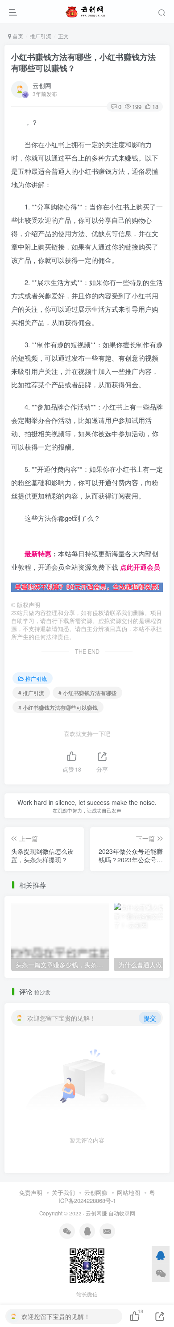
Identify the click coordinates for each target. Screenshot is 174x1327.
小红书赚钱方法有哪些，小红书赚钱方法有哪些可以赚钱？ (83, 62)
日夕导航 (24, 540)
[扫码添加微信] (161, 1273)
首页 (17, 36)
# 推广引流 (31, 692)
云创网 (42, 85)
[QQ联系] (161, 1255)
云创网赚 (96, 1192)
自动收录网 (121, 1213)
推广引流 (40, 36)
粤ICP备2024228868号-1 (106, 1196)
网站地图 (128, 1192)
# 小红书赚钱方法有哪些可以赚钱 (58, 707)
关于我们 (63, 1192)
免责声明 (30, 1192)
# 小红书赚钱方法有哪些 (87, 692)
